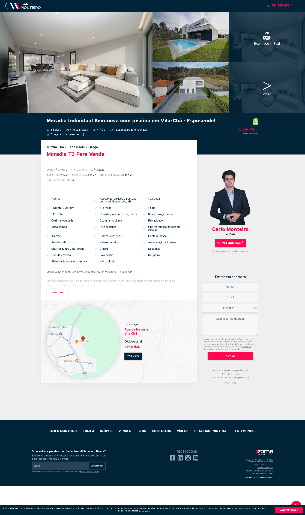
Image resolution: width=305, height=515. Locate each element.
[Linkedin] (180, 458)
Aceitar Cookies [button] (289, 510)
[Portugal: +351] (255, 308)
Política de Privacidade (229, 349)
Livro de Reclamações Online (261, 473)
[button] (144, 511)
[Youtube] (195, 458)
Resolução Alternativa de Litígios (259, 470)
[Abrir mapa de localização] (83, 341)
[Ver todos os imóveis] (230, 197)
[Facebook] (172, 458)
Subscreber (97, 465)
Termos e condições (265, 468)
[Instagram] (188, 458)
